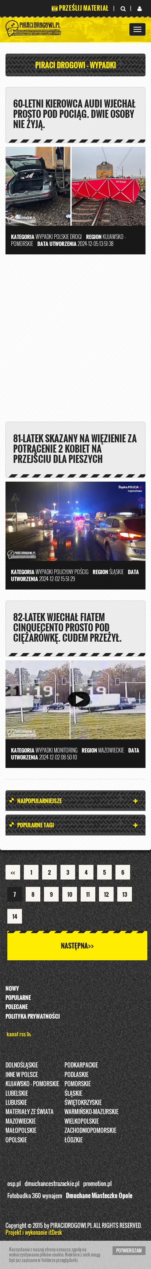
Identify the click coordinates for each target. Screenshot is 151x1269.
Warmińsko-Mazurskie (91, 1111)
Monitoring (65, 750)
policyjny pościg (71, 572)
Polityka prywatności (32, 1016)
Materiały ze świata (29, 1111)
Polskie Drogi (68, 236)
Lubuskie (16, 1102)
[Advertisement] (75, 341)
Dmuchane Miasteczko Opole (99, 1195)
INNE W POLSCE (21, 1074)
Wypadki (44, 236)
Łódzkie (73, 1140)
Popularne (18, 997)
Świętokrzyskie (83, 1102)
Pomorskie (78, 1084)
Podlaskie (76, 1074)
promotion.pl (97, 1183)
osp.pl (14, 1183)
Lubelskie (16, 1093)
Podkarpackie (81, 1065)
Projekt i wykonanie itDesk (33, 1232)
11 (88, 894)
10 (69, 894)
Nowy (12, 988)
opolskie (16, 1140)
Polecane (16, 1006)
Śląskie (73, 1093)
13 (124, 894)
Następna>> (77, 945)
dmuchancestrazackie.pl (52, 1183)
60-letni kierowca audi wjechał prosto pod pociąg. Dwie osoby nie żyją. (74, 114)
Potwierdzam (129, 1250)
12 (106, 894)
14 (14, 916)
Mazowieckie (20, 1121)
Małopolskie (20, 1130)
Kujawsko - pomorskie (32, 1084)
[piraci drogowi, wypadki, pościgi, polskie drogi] (33, 28)
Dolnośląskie (21, 1065)
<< (13, 872)
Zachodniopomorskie (90, 1130)
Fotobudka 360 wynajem (34, 1195)
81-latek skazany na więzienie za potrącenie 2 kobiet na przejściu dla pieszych (75, 448)
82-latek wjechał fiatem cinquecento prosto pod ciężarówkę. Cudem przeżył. (67, 627)
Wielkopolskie (82, 1121)
